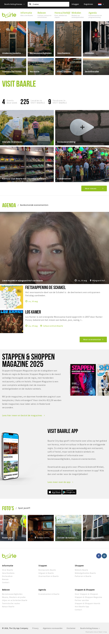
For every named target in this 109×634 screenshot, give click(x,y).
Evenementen (64, 178)
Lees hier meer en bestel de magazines (22, 415)
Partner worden (82, 600)
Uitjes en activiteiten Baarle (14, 600)
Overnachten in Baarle (48, 576)
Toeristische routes (12, 71)
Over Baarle (7, 570)
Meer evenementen (92, 339)
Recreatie (34, 71)
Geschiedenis (63, 53)
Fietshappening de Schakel (45, 287)
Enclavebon (7, 576)
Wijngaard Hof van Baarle (99, 280)
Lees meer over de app (59, 482)
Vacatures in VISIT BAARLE (60, 101)
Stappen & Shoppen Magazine (88, 597)
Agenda (9, 205)
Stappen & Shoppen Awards (87, 603)
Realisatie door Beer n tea (96, 632)
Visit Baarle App (82, 606)
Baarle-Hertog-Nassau (13, 4)
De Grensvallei (92, 71)
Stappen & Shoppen (85, 589)
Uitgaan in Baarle (46, 573)
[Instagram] (104, 555)
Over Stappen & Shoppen (86, 594)
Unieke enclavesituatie (13, 53)
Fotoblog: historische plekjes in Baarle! (96, 537)
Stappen (42, 565)
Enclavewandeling (66, 141)
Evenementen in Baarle (48, 594)
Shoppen (79, 565)
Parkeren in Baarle (83, 576)
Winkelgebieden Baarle (85, 573)
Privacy (35, 628)
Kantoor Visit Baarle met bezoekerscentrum (24, 178)
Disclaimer (71, 628)
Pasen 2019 (7, 537)
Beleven (6, 589)
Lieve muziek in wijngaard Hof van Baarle (22, 280)
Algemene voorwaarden (53, 628)
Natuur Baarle (8, 606)
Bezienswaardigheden (41, 53)
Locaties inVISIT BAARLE (38, 101)
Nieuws (5, 579)
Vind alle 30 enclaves (12, 141)
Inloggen (75, 4)
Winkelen (89, 53)
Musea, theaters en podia (14, 597)
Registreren (88, 4)
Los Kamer (33, 311)
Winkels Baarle (81, 570)
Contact (5, 582)
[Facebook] (98, 555)
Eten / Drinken (64, 71)
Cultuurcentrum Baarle (53, 326)
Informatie (7, 565)
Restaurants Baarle (47, 570)
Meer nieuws (91, 188)
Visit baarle (19, 83)
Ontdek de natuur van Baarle (68, 537)
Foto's (8, 508)
